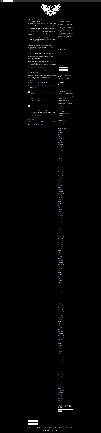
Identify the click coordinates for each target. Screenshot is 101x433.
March (59, 130)
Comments (62, 70)
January (59, 150)
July (59, 138)
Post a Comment (31, 119)
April (59, 132)
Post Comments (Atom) (38, 124)
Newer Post (30, 121)
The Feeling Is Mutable (34, 21)
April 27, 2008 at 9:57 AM (38, 115)
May (59, 134)
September (60, 142)
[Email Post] (46, 82)
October (59, 144)
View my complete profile (65, 87)
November (60, 146)
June (59, 136)
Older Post (54, 121)
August (59, 140)
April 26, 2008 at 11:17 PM (38, 100)
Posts (61, 67)
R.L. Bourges (33, 90)
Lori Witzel (33, 103)
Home (42, 121)
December (60, 148)
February (60, 152)
